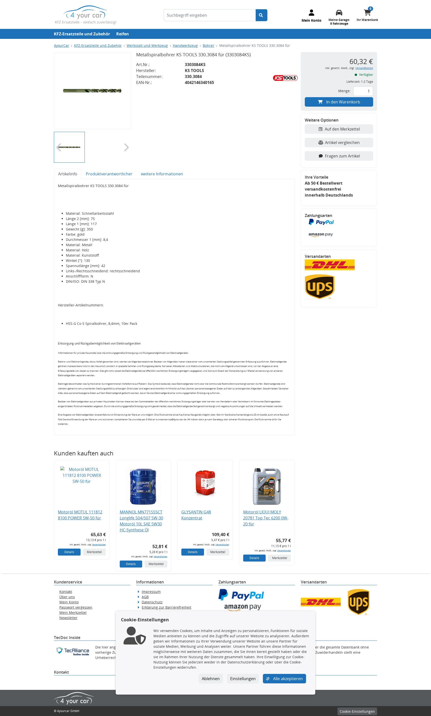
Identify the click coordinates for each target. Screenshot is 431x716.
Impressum (151, 591)
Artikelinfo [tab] (67, 174)
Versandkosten (99, 544)
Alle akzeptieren (287, 678)
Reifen (122, 34)
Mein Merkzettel (73, 612)
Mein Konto (69, 602)
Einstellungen (243, 678)
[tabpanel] (174, 307)
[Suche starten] (261, 15)
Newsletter (68, 617)
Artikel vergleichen (342, 142)
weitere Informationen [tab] (162, 174)
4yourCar (61, 45)
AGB (145, 596)
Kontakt (65, 591)
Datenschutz (152, 602)
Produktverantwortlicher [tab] (109, 174)
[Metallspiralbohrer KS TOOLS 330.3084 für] (92, 91)
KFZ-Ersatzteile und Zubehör (82, 34)
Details (69, 552)
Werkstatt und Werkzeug (147, 45)
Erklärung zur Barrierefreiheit (166, 607)
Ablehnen (211, 678)
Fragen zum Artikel (342, 156)
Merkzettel (94, 552)
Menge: (344, 90)
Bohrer (208, 45)
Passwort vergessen (75, 607)
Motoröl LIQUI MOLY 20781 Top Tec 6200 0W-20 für (265, 518)
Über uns (67, 596)
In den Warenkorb (343, 102)
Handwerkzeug (185, 45)
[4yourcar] (85, 14)
